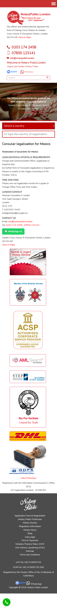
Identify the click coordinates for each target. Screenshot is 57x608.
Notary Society (30, 522)
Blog (30, 533)
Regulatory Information (30, 526)
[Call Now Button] (6, 602)
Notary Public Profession (30, 519)
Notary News (29, 529)
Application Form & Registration (30, 515)
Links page (30, 536)
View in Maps (24, 37)
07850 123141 (23, 53)
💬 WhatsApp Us (13, 231)
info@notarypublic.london (22, 58)
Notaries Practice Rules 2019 (29, 544)
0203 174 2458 (24, 47)
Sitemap (30, 551)
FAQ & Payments (29, 540)
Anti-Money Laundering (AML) (30, 547)
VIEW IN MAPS (28, 112)
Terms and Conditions (30, 554)
